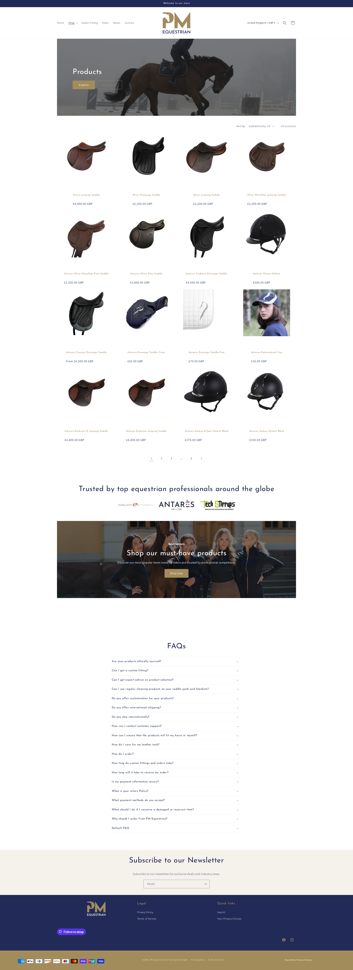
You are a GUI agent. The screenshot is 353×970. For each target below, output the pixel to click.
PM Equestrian (156, 959)
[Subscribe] (205, 884)
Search (221, 912)
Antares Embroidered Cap (266, 352)
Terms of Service (146, 918)
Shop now (176, 573)
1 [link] (151, 458)
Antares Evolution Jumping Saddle (146, 431)
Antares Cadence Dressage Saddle (206, 274)
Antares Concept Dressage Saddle (86, 352)
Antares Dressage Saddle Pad (206, 352)
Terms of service (216, 959)
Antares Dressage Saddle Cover (146, 352)
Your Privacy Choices (229, 918)
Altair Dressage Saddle (146, 195)
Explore (84, 84)
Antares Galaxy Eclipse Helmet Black (207, 431)
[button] (72, 23)
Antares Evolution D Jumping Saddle (86, 431)
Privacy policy (198, 959)
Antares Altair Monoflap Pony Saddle (86, 274)
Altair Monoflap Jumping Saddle (266, 195)
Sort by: (240, 126)
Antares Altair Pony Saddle (146, 274)
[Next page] (201, 459)
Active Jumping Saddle (86, 195)
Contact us (109, 84)
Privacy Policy (145, 912)
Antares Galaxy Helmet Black (266, 431)
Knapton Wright (179, 959)
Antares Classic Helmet (266, 274)
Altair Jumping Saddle (206, 195)
